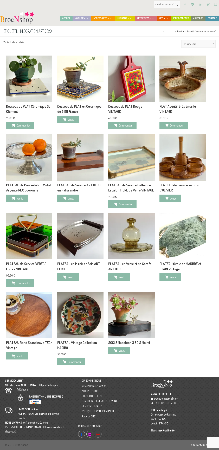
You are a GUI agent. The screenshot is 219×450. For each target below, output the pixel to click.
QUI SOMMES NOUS (91, 380)
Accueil (158, 31)
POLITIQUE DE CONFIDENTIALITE (98, 411)
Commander (23, 125)
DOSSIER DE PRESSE (92, 396)
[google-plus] (89, 434)
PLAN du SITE (88, 416)
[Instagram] (200, 4)
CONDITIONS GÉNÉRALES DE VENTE (100, 401)
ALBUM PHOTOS (90, 391)
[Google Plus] (192, 4)
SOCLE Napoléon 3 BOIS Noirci (129, 342)
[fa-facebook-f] (81, 434)
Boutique (169, 31)
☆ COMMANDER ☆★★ (94, 385)
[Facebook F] (185, 4)
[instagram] (98, 434)
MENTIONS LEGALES (92, 406)
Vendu (71, 119)
